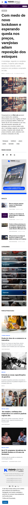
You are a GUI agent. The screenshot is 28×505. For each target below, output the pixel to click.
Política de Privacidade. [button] (9, 498)
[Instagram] (7, 154)
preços (20, 141)
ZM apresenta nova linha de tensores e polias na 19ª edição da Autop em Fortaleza (17, 237)
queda (4, 143)
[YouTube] (10, 154)
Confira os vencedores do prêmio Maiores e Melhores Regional (16, 215)
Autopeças (5, 141)
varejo (18, 143)
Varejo (7, 408)
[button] (2, 2)
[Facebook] (3, 154)
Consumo (4, 335)
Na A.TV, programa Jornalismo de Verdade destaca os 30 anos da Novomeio (14, 452)
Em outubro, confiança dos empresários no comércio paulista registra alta (14, 413)
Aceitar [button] (5, 502)
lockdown (13, 141)
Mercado (4, 10)
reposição (11, 143)
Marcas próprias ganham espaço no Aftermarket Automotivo (16, 205)
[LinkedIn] (14, 154)
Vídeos (7, 447)
